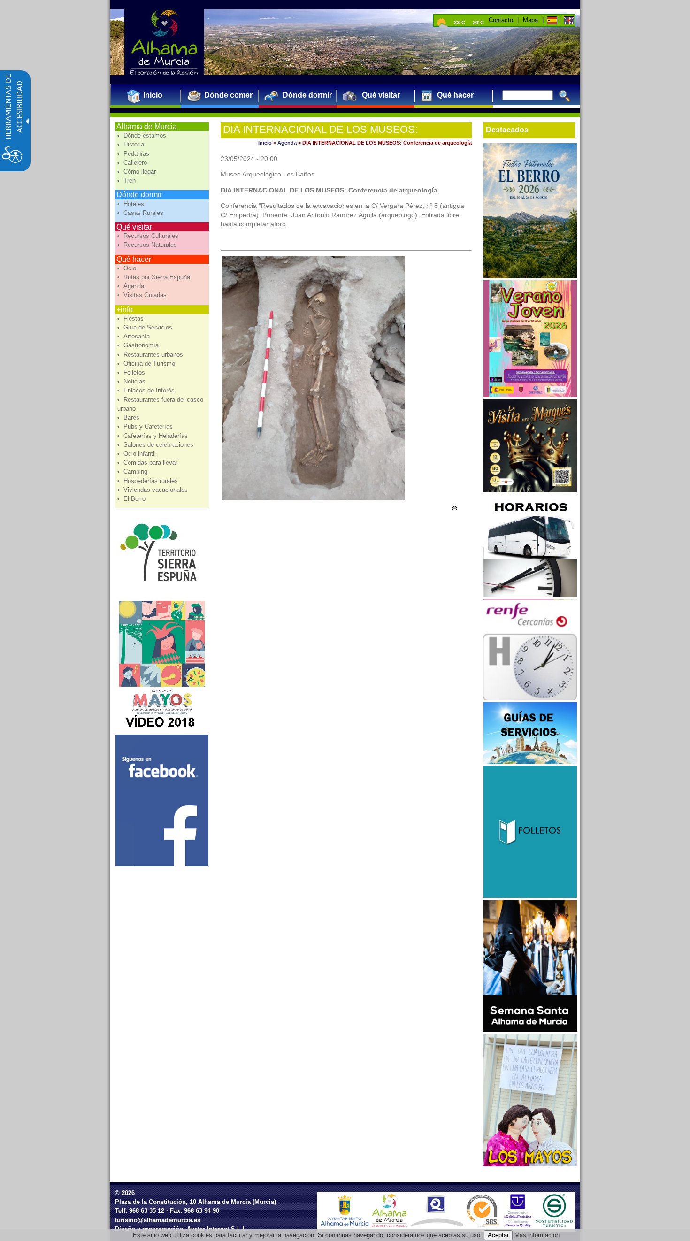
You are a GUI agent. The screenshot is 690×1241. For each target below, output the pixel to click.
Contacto (501, 19)
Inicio (265, 143)
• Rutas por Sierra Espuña (154, 277)
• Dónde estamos (142, 135)
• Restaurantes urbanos (151, 354)
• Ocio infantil (137, 453)
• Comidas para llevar (148, 462)
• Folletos (132, 372)
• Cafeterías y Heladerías (153, 435)
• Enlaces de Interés (146, 390)
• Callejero (133, 162)
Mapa (530, 19)
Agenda (287, 143)
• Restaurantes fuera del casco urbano (160, 404)
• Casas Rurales (141, 212)
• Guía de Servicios (145, 327)
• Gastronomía (139, 345)
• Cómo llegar (137, 171)
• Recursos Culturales (148, 235)
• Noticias (132, 381)
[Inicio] (551, 19)
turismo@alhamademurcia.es (157, 1220)
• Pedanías (134, 153)
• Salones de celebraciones (156, 444)
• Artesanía (134, 336)
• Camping (133, 471)
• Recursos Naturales (148, 244)
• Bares (129, 417)
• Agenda (131, 286)
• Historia (131, 144)
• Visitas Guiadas (143, 295)
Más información (537, 1235)
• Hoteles (131, 203)
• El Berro (132, 498)
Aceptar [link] (498, 1235)
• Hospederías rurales (148, 480)
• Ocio (127, 268)
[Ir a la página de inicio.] (164, 42)
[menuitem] (149, 95)
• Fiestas (131, 318)
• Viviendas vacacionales (153, 489)
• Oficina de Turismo (147, 363)
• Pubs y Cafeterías (146, 426)
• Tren (127, 180)
